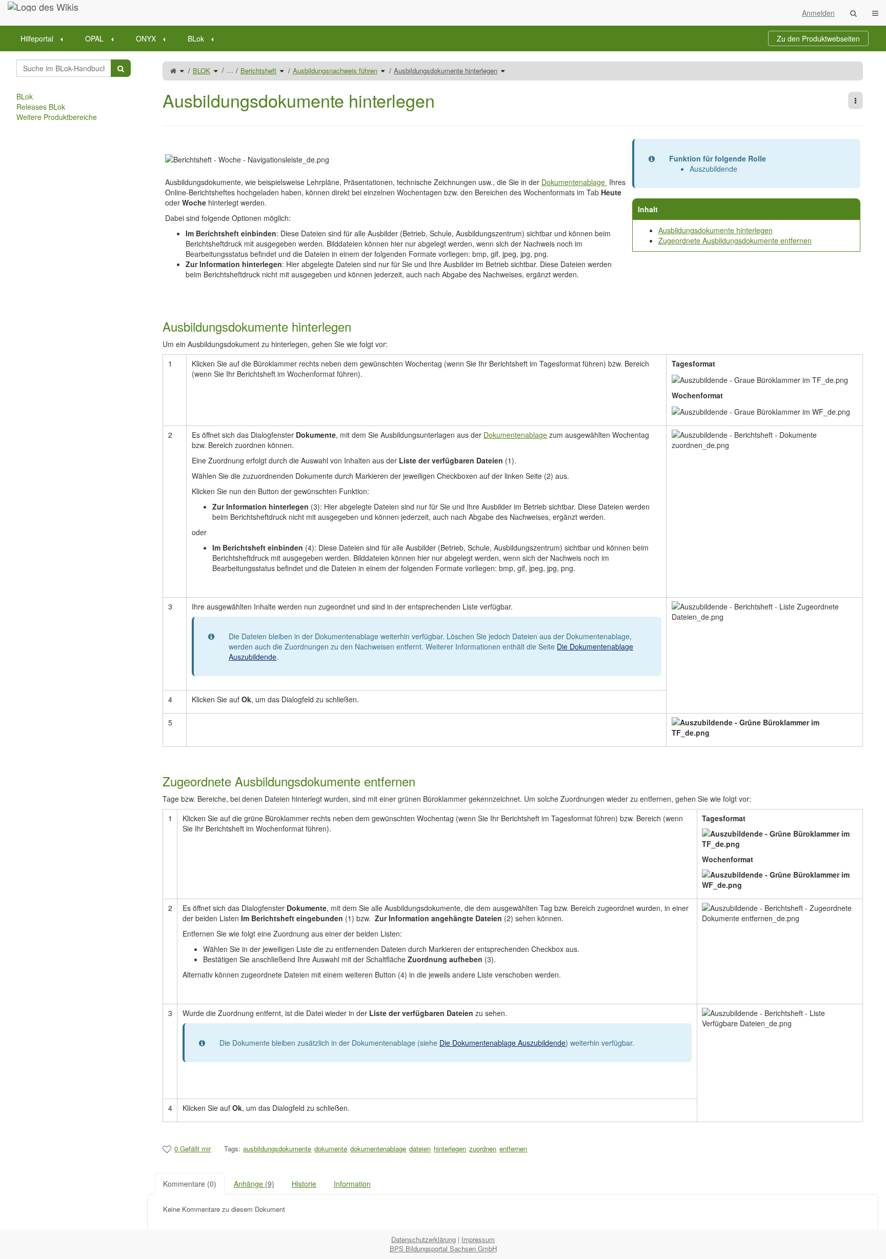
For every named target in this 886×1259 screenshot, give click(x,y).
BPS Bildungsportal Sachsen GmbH (443, 1248)
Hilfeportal (37, 38)
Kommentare (189, 1184)
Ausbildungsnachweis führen (335, 70)
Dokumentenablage (574, 182)
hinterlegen (450, 1148)
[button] (139, 640)
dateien (420, 1148)
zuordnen (482, 1148)
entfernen (513, 1148)
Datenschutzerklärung (423, 1239)
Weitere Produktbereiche (56, 117)
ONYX (146, 38)
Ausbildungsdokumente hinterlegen (445, 70)
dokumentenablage (378, 1148)
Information (352, 1184)
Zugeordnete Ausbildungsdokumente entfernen (735, 240)
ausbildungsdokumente (277, 1148)
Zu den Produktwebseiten (818, 38)
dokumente (330, 1148)
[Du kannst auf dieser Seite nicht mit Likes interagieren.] (167, 1148)
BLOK (201, 70)
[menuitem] (45, 38)
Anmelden (818, 13)
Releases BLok (40, 106)
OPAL (94, 38)
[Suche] (853, 13)
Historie (304, 1184)
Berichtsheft (258, 70)
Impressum (478, 1239)
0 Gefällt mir (192, 1148)
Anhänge (254, 1184)
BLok (196, 38)
